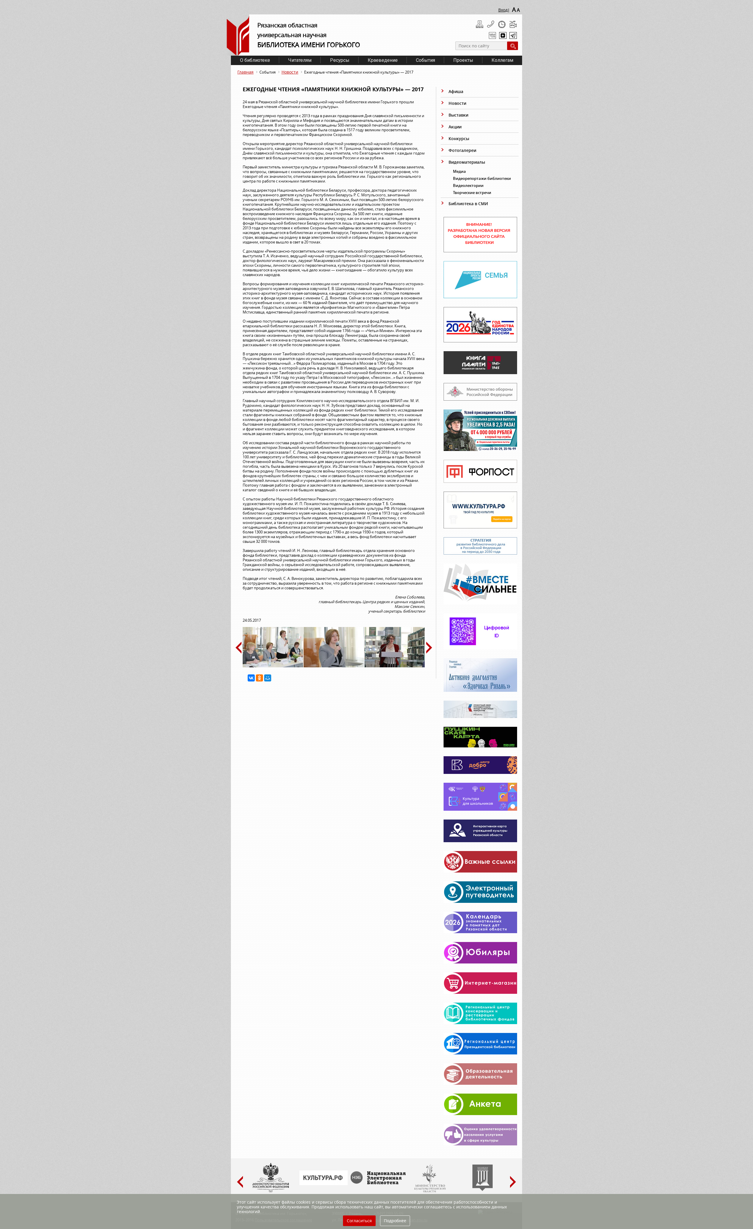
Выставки (458, 115)
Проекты (463, 60)
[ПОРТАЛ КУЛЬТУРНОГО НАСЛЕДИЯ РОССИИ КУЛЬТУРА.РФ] (323, 1183)
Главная (245, 72)
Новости (289, 72)
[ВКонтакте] (251, 677)
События (425, 60)
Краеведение (383, 60)
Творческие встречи (472, 192)
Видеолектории (468, 185)
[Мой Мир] (267, 677)
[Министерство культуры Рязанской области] (429, 1191)
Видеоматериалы (467, 162)
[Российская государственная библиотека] (482, 1189)
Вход (503, 10)
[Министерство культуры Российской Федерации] (270, 1191)
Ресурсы (339, 60)
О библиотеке (255, 60)
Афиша (456, 91)
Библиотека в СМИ (468, 203)
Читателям (299, 60)
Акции (455, 127)
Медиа (459, 171)
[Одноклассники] (259, 677)
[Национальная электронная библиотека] (379, 1182)
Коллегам (502, 60)
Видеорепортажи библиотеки (482, 178)
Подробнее (395, 1220)
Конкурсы (459, 138)
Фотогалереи (462, 150)
